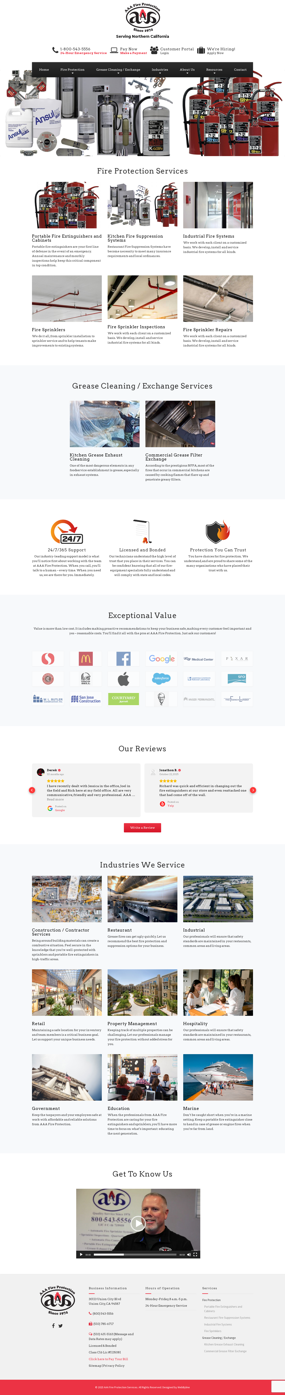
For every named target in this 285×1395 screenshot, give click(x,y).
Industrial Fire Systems (208, 236)
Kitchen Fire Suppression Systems (135, 238)
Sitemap (95, 1365)
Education (119, 1108)
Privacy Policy (114, 1365)
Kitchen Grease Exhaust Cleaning (96, 457)
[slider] (135, 1255)
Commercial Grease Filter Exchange (174, 457)
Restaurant (120, 930)
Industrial (194, 930)
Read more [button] (55, 799)
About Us (187, 69)
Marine (191, 1108)
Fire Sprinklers (48, 329)
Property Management (132, 1023)
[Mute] (189, 1255)
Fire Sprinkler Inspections (136, 326)
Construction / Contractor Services (61, 932)
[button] (32, 790)
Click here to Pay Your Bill (108, 1359)
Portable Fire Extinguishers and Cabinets (67, 238)
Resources (214, 69)
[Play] (81, 1255)
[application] (138, 1223)
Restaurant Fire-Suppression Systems (227, 1317)
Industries (160, 69)
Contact (240, 69)
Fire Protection (72, 69)
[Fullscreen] (195, 1255)
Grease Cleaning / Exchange (118, 69)
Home (44, 69)
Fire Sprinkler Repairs (207, 329)
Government (46, 1108)
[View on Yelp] (153, 772)
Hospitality (195, 1023)
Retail (38, 1023)
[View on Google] (41, 772)
